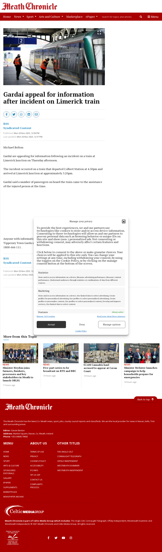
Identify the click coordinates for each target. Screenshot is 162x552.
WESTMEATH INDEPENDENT (70, 470)
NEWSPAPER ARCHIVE (13, 496)
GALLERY (7, 478)
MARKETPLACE (10, 491)
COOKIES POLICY (38, 461)
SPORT (6, 461)
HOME (6, 451)
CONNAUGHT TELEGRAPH (69, 456)
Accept (51, 324)
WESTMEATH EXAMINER (68, 465)
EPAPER (7, 482)
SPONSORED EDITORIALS (9, 472)
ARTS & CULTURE (11, 465)
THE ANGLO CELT (65, 451)
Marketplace (75, 16)
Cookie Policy (81, 331)
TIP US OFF (35, 474)
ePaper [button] (90, 16)
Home (7, 16)
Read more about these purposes (111, 316)
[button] (123, 221)
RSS (6, 124)
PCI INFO (34, 470)
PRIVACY (34, 456)
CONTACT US (36, 479)
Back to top (143, 399)
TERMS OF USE (37, 451)
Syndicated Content (17, 128)
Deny (82, 324)
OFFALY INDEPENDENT (67, 461)
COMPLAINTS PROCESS (36, 486)
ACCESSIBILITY (37, 465)
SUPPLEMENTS (10, 487)
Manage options (112, 324)
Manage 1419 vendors (46, 316)
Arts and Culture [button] (50, 16)
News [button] (18, 16)
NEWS (6, 456)
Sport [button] (30, 16)
